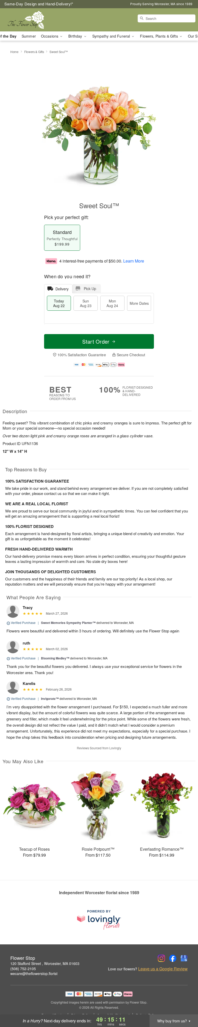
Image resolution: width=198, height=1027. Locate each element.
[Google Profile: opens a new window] (184, 958)
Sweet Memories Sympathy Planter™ (68, 622)
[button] (184, 1005)
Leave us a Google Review (163, 969)
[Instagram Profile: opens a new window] (161, 958)
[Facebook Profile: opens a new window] (172, 958)
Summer (29, 36)
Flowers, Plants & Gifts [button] (159, 36)
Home (14, 51)
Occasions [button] (50, 36)
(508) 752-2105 (23, 968)
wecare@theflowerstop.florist (33, 973)
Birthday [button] (75, 36)
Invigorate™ (50, 698)
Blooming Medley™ (55, 658)
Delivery (62, 288)
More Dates (139, 303)
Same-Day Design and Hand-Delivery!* (38, 3)
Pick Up (90, 288)
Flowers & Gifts (34, 51)
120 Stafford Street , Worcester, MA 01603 (44, 963)
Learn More (133, 261)
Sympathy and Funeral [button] (111, 36)
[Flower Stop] (34, 19)
